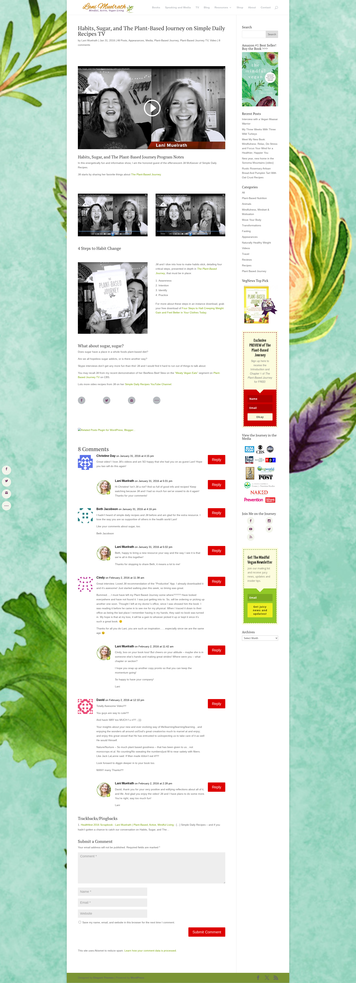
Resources (221, 7)
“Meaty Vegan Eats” (186, 372)
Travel (245, 253)
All (243, 192)
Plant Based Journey (254, 271)
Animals (246, 203)
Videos (246, 248)
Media (149, 40)
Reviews (247, 259)
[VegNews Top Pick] (260, 304)
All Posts (122, 40)
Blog (207, 7)
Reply (216, 460)
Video (213, 40)
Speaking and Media (178, 7)
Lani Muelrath (89, 40)
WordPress (137, 977)
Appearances (136, 40)
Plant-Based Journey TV (194, 40)
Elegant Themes (103, 977)
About (252, 7)
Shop (240, 7)
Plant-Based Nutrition (254, 198)
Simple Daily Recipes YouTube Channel (148, 384)
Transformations (251, 225)
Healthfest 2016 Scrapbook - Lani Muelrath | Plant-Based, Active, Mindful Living (127, 824)
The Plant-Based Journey (146, 174)
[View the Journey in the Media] (260, 474)
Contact (266, 7)
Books (156, 7)
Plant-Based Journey (166, 40)
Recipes (246, 265)
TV (197, 7)
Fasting (246, 231)
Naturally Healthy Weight (256, 242)
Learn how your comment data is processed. (150, 950)
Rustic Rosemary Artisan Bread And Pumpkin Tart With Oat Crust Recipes (259, 173)
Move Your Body (251, 219)
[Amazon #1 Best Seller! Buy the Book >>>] (260, 79)
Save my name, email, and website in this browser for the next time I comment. (128, 922)
